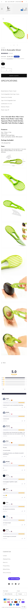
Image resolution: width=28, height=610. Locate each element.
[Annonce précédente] (1, 1)
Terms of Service (7, 572)
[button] (2, 9)
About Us (5, 562)
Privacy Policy (6, 565)
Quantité (3, 67)
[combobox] (24, 389)
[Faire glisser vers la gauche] (10, 45)
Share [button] (4, 362)
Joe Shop (6, 607)
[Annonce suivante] (26, 1)
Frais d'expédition (9, 58)
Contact (5, 555)
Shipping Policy (6, 559)
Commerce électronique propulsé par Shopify (17, 607)
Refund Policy (6, 569)
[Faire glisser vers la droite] (17, 45)
